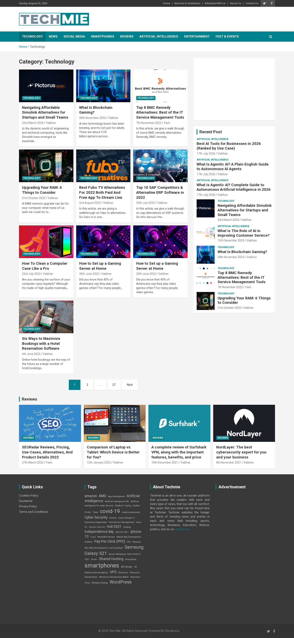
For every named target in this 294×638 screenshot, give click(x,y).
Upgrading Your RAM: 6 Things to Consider (42, 190)
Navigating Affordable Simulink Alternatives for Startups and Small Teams (45, 112)
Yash (167, 122)
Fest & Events (227, 36)
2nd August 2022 (90, 202)
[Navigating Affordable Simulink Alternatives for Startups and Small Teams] (46, 85)
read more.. (182, 529)
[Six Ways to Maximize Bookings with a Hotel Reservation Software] (46, 316)
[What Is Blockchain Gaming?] (103, 85)
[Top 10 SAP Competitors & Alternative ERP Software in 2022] (160, 165)
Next (130, 385)
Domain (113, 518)
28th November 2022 (92, 117)
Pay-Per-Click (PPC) (109, 541)
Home (166, 3)
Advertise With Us (215, 3)
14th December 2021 (164, 462)
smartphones (102, 565)
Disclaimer (26, 501)
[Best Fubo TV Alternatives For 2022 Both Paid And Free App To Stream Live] (103, 165)
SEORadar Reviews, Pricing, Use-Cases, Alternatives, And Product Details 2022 (47, 452)
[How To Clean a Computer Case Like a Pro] (46, 241)
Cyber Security (96, 517)
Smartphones (102, 36)
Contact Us (252, 3)
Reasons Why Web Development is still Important (113, 545)
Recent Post (210, 131)
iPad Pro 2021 (122, 532)
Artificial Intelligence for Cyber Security (112, 503)
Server (94, 559)
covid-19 (110, 511)
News (53, 36)
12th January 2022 (99, 462)
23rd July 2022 (31, 273)
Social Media (74, 36)
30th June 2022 (89, 273)
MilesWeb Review (106, 537)
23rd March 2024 (32, 122)
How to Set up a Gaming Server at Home (100, 266)
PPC (129, 542)
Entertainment (197, 36)
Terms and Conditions (33, 512)
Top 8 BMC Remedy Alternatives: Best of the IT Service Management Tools (160, 112)
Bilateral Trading (123, 505)
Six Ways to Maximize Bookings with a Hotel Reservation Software (41, 343)
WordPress (121, 581)
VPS (113, 572)
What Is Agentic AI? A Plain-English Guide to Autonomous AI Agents (233, 166)
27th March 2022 (32, 462)
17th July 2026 (206, 153)
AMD (102, 496)
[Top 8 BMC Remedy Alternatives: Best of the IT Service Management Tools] (160, 85)
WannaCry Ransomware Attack (114, 577)
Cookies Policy (28, 495)
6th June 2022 (31, 353)
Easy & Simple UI (126, 518)
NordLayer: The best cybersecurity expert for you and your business (241, 452)
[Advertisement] (234, 89)
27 (114, 385)
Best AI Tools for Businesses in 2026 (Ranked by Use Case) (229, 145)
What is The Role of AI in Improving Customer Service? (243, 233)
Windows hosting (100, 582)
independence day (99, 532)
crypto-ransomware (131, 512)
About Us (235, 3)
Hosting (127, 527)
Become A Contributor (187, 3)
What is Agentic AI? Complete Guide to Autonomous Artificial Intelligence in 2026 (234, 187)
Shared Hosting (111, 559)
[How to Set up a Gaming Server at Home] (103, 241)
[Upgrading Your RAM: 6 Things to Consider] (46, 165)
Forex (138, 522)
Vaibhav (51, 122)
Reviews (126, 36)
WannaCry (123, 572)
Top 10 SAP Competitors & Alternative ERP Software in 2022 (160, 192)
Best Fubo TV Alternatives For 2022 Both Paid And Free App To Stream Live (102, 192)
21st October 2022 (33, 198)
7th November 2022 (148, 122)
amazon (91, 496)
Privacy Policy (28, 506)
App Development (116, 496)
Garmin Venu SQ (97, 527)
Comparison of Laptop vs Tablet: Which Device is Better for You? (113, 452)
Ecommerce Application (96, 522)
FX (86, 527)
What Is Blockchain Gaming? (242, 251)
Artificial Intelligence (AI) (117, 501)
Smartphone (130, 559)
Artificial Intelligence (158, 36)
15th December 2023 (231, 240)
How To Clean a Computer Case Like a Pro (44, 266)
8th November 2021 (228, 462)
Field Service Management (121, 522)
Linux (93, 537)
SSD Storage (126, 566)
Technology (32, 36)
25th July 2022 (145, 202)
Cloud (95, 512)
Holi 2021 (114, 527)
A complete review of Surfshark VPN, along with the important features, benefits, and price (178, 452)
